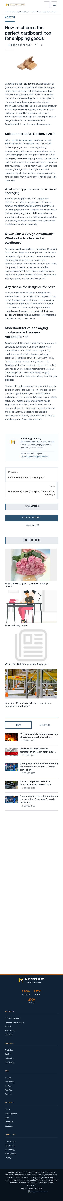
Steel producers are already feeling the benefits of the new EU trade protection (39, 767)
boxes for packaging (22, 140)
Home (7, 12)
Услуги (27, 12)
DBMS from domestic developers (26, 478)
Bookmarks (9, 1082)
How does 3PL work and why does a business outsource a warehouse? (28, 704)
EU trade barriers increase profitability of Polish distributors (38, 750)
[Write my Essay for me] (31, 606)
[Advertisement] (31, 849)
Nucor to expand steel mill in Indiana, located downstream (35, 783)
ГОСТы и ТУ (10, 1141)
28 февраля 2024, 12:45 (19, 45)
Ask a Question (11, 1114)
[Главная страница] (15, 5)
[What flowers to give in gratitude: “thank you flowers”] (31, 565)
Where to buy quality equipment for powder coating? (31, 493)
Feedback (9, 1122)
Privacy (8, 1158)
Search (8, 1094)
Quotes (8, 1054)
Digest (22, 12)
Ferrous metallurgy (12, 1018)
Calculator (9, 1058)
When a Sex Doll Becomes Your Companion (26, 664)
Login (47, 4)
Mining (8, 1026)
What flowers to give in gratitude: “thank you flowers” (27, 585)
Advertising (9, 1062)
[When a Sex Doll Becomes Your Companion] (31, 645)
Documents (9, 1145)
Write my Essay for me (16, 626)
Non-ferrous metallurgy (14, 1022)
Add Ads (8, 1090)
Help (7, 1118)
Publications (14, 12)
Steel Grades (10, 1154)
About (7, 1110)
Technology (10, 1150)
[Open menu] (54, 4)
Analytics (8, 1034)
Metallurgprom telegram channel (34, 457)
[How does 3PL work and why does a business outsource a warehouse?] (31, 684)
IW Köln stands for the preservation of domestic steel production (39, 735)
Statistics (9, 1050)
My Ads (8, 1086)
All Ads (8, 1078)
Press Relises (10, 1030)
